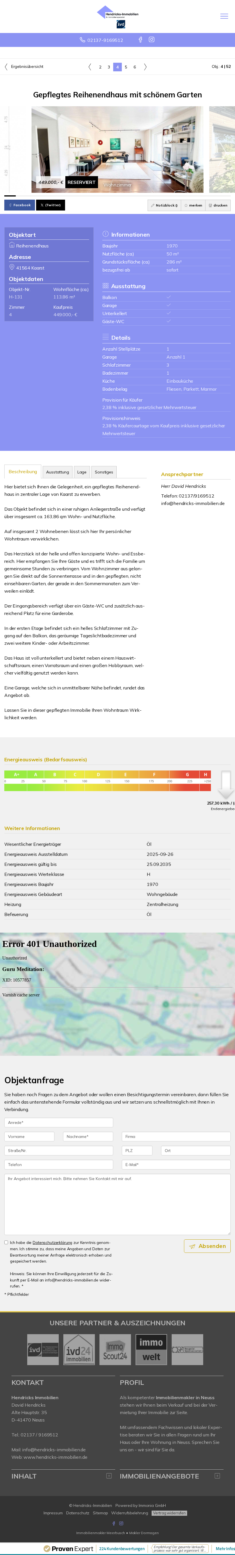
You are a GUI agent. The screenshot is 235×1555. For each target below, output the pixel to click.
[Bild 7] (78, 195)
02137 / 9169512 (39, 1435)
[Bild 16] (180, 195)
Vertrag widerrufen (169, 1513)
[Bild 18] (202, 195)
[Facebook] (141, 40)
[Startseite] (117, 16)
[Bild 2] (21, 195)
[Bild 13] (146, 195)
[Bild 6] (67, 195)
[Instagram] (152, 40)
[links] (90, 66)
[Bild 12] (134, 195)
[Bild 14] (157, 195)
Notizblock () (166, 205)
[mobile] (224, 16)
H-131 (16, 297)
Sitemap (100, 1512)
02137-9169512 (105, 40)
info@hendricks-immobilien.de (193, 503)
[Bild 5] (55, 195)
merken (195, 205)
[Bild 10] (112, 195)
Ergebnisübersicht (26, 66)
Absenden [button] (212, 1246)
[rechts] (145, 66)
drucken (220, 205)
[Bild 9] (100, 195)
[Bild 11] (123, 195)
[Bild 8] (89, 195)
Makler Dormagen (144, 1533)
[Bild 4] (44, 195)
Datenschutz (78, 1512)
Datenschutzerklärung (52, 1242)
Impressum (53, 1512)
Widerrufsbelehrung (129, 1512)
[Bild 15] (168, 195)
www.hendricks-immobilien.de (55, 1457)
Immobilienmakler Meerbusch (100, 1533)
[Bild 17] (191, 195)
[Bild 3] (32, 195)
